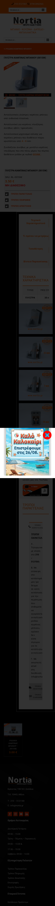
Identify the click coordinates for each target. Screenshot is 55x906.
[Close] (47, 435)
